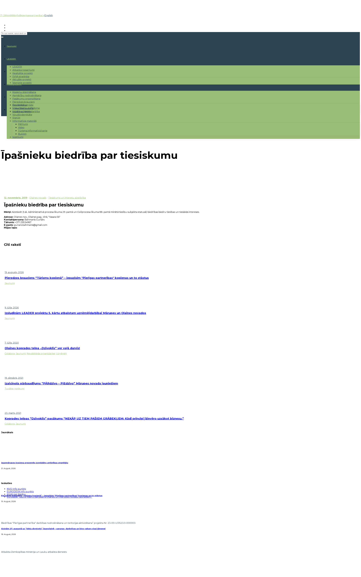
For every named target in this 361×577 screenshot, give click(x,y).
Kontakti (12, 110)
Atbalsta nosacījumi (23, 70)
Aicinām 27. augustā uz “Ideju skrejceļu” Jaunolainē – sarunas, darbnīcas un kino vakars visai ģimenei (53, 528)
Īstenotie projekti (22, 82)
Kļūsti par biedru (21, 111)
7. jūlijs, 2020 (12, 342)
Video (21, 127)
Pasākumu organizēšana (26, 98)
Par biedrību (19, 105)
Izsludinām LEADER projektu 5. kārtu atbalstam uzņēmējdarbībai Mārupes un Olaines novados (75, 313)
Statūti (16, 117)
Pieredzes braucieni (23, 102)
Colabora (10, 353)
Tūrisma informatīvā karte (32, 130)
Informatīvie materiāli (24, 121)
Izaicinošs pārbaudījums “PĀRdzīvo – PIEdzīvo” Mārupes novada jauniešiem (61, 383)
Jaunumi (10, 283)
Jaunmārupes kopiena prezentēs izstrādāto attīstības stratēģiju (34, 463)
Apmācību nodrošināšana (26, 95)
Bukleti (22, 134)
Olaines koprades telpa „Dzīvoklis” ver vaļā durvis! (42, 348)
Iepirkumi (17, 137)
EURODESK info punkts (20, 491)
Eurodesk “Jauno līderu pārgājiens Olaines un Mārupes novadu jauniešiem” (49, 497)
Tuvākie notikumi (14, 388)
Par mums (12, 97)
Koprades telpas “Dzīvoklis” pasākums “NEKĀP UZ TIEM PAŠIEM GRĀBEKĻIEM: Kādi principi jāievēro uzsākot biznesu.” (94, 418)
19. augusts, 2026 (14, 272)
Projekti (11, 71)
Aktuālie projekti (21, 79)
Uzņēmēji (61, 353)
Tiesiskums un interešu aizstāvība (67, 197)
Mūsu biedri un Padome (26, 108)
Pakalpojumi (14, 84)
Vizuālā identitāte (22, 114)
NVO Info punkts (16, 489)
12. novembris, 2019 (15, 197)
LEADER (11, 59)
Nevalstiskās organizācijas (41, 353)
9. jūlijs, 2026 (12, 307)
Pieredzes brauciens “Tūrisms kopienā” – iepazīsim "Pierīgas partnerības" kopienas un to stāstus (77, 278)
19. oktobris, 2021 (14, 378)
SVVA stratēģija (20, 76)
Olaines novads (37, 197)
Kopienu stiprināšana (24, 92)
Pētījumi (23, 124)
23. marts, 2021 (13, 413)
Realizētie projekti (22, 73)
